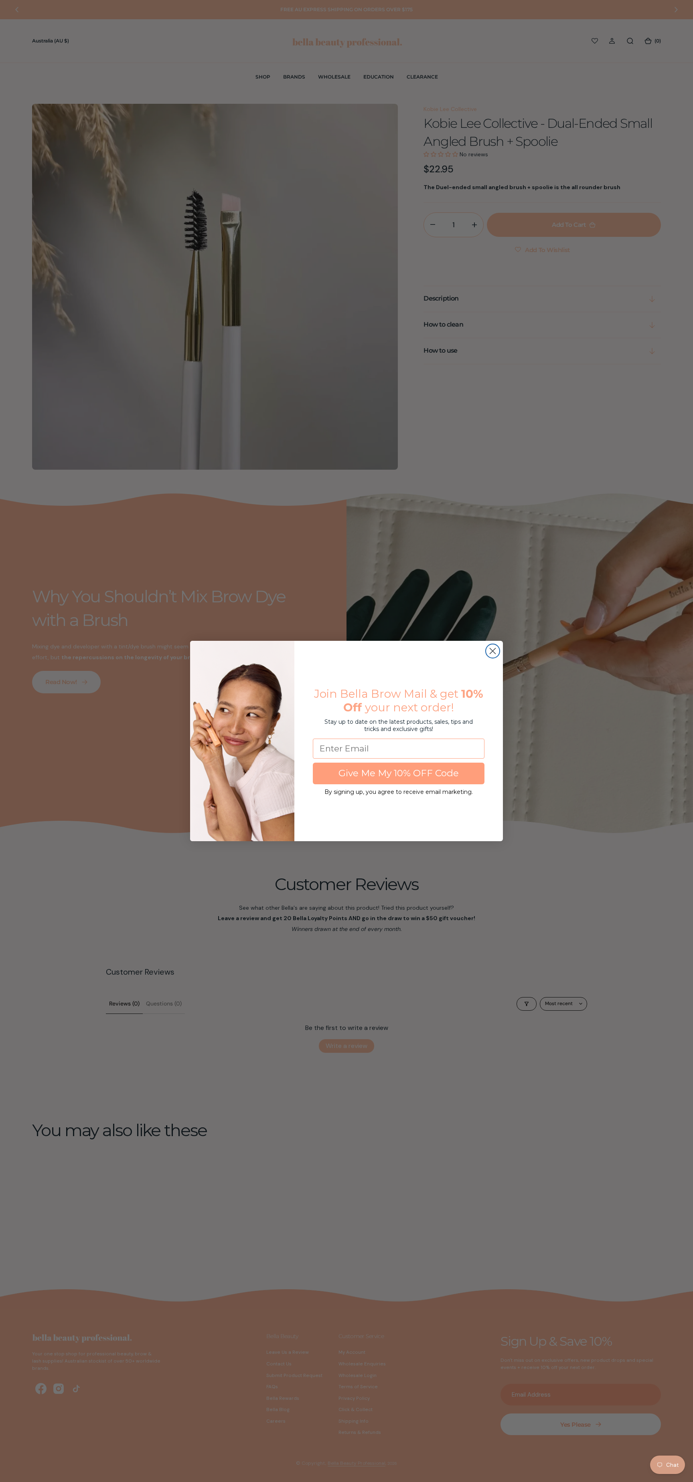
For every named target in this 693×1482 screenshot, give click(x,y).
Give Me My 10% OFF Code (398, 773)
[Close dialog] (493, 651)
